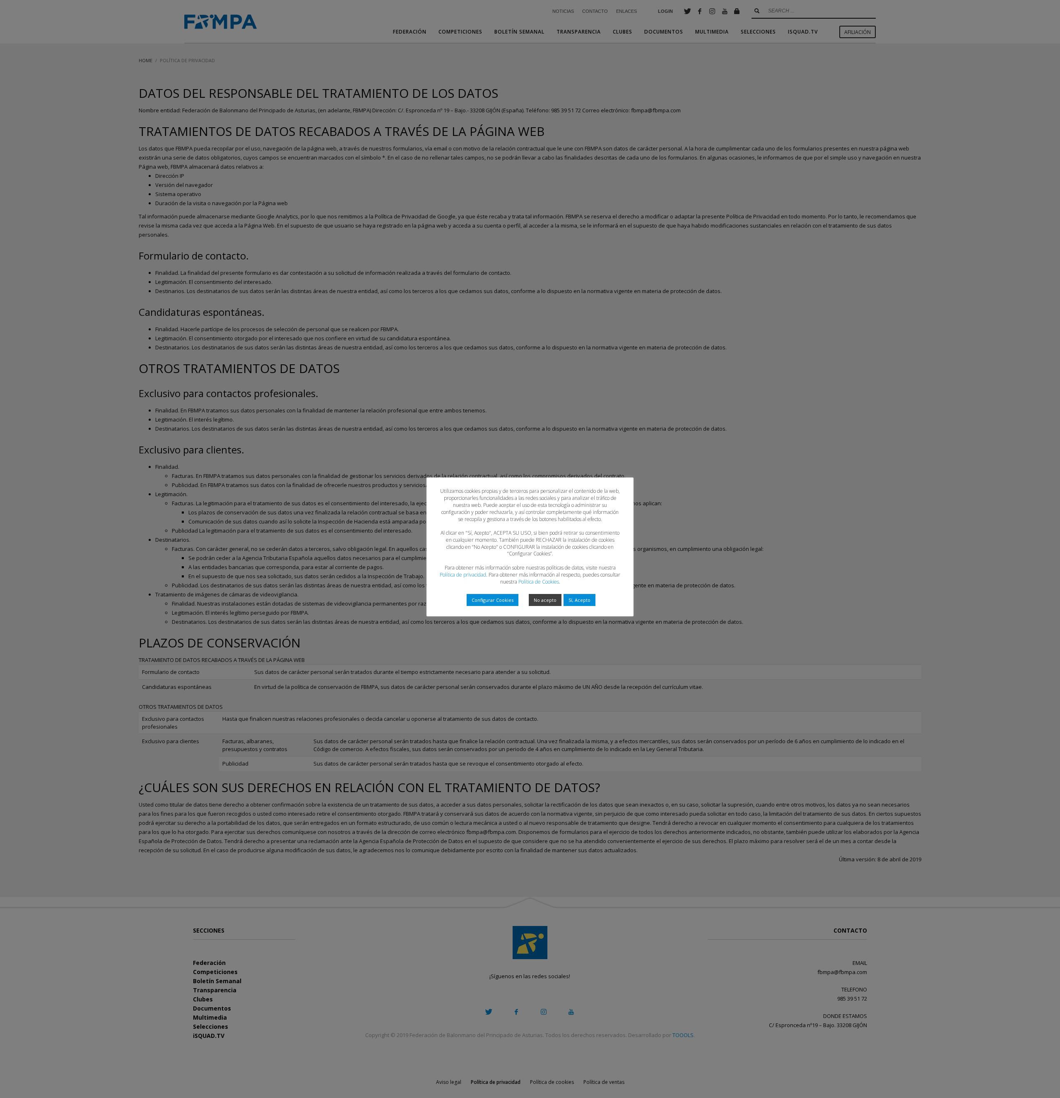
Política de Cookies (538, 581)
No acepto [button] (545, 600)
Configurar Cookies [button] (492, 600)
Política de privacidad (463, 574)
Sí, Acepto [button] (579, 600)
